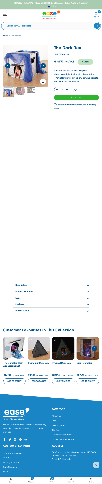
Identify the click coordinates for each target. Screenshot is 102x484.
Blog (54, 421)
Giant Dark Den (84, 363)
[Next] (43, 65)
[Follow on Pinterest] (20, 440)
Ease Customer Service (63, 439)
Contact (56, 430)
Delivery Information (62, 435)
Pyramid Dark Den (61, 363)
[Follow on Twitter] (9, 440)
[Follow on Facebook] (4, 440)
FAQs (5, 472)
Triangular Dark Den (38, 363)
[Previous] (7, 65)
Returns (6, 458)
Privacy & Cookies (12, 462)
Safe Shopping (10, 467)
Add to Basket (14, 381)
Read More (74, 81)
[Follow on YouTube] (25, 440)
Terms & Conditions (13, 453)
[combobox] (52, 26)
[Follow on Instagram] (15, 440)
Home (5, 35)
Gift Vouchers (58, 425)
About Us (56, 416)
